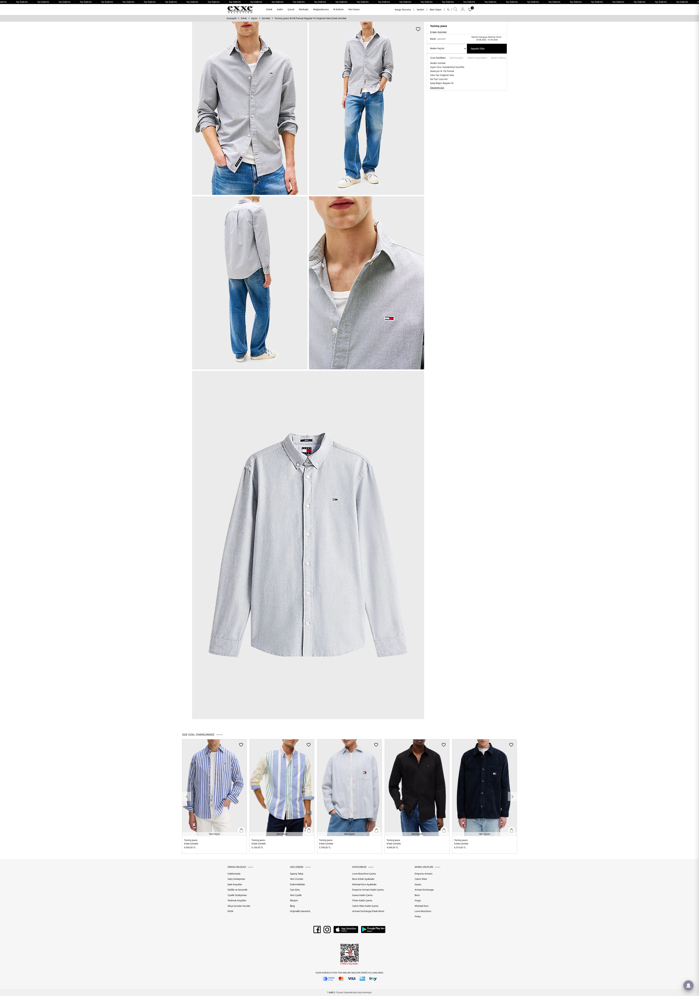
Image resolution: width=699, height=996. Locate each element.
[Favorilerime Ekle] (241, 744)
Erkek (269, 9)
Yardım (420, 9)
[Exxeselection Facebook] (317, 931)
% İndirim (338, 9)
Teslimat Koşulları (237, 900)
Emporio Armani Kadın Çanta (368, 889)
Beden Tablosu (498, 58)
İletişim (294, 900)
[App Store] (345, 931)
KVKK (230, 911)
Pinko (418, 916)
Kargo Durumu (403, 9)
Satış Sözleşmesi (236, 879)
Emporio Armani (423, 873)
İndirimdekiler (297, 884)
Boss (417, 895)
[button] (186, 796)
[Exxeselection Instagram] (327, 931)
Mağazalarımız (321, 9)
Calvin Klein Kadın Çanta (365, 905)
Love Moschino (423, 911)
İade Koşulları (456, 58)
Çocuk (291, 9)
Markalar (304, 9)
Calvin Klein (421, 879)
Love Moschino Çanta (364, 873)
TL (448, 9)
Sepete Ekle (478, 48)
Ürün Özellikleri (438, 58)
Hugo (418, 900)
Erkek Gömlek (191, 843)
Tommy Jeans (438, 26)
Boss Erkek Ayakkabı (363, 879)
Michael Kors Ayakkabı (364, 884)
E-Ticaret (338, 992)
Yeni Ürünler (296, 879)
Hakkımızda (234, 873)
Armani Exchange (424, 889)
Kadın (280, 9)
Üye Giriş (295, 889)
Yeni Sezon (354, 9)
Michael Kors (422, 905)
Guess (418, 884)
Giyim (254, 18)
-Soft (330, 992)
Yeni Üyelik (296, 895)
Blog (292, 905)
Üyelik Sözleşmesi (237, 895)
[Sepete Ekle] (241, 830)
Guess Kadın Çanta (362, 895)
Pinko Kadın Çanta (362, 900)
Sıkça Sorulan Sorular (239, 905)
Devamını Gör (437, 87)
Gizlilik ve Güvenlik (237, 889)
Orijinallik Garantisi (300, 911)
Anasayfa (231, 18)
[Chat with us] (688, 985)
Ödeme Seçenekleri (477, 58)
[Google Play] (373, 931)
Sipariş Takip (296, 873)
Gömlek (266, 18)
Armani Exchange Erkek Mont (368, 911)
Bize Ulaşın (435, 9)
